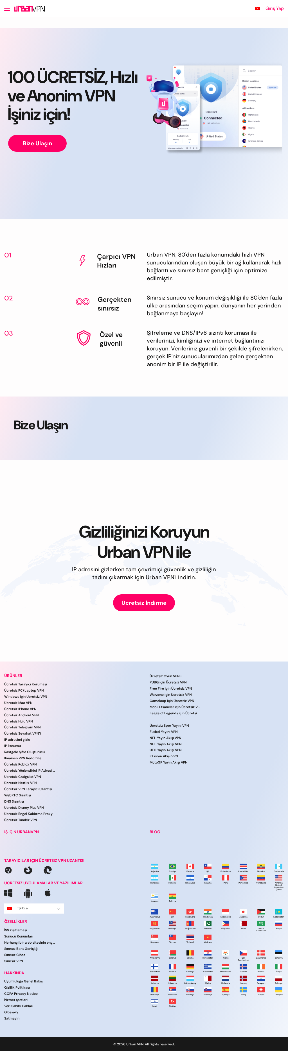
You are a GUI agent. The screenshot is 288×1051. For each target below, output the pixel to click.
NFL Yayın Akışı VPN (165, 738)
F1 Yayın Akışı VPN (164, 756)
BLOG (155, 832)
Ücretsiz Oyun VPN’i (165, 676)
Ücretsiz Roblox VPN (20, 764)
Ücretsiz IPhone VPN (20, 709)
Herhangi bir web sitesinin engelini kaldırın (29, 942)
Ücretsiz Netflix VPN (20, 783)
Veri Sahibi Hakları (18, 1006)
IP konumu (12, 746)
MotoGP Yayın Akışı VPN (169, 762)
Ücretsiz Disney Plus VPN (24, 807)
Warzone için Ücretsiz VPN (171, 694)
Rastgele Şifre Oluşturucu (24, 752)
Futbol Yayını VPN (164, 732)
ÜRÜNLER (13, 675)
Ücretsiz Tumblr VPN (20, 820)
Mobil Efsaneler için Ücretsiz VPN (175, 707)
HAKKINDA (14, 973)
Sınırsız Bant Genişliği (21, 948)
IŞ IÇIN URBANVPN (21, 832)
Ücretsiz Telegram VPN (22, 727)
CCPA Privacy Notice (21, 993)
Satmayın (11, 1018)
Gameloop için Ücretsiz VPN (172, 701)
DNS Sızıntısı (14, 801)
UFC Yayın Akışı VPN (166, 750)
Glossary (11, 1012)
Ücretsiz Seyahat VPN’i (22, 733)
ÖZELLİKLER (15, 921)
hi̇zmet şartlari (16, 1000)
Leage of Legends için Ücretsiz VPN (175, 713)
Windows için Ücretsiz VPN (25, 696)
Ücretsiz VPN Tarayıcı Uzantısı (28, 789)
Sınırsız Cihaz (14, 955)
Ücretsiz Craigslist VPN (22, 776)
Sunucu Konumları (18, 936)
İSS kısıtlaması (15, 930)
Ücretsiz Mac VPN (18, 703)
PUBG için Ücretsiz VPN (168, 682)
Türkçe (22, 908)
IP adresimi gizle (17, 739)
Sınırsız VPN (13, 961)
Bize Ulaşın (37, 143)
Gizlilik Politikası (17, 987)
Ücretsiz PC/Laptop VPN (24, 690)
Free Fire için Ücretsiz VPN (171, 688)
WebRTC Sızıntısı (17, 795)
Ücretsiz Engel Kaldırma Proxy (28, 814)
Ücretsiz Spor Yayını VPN (169, 725)
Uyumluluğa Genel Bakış (23, 981)
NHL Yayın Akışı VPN (166, 744)
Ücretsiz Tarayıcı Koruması (25, 684)
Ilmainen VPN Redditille (22, 758)
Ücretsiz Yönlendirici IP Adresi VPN (29, 770)
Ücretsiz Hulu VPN (18, 721)
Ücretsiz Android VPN (21, 715)
